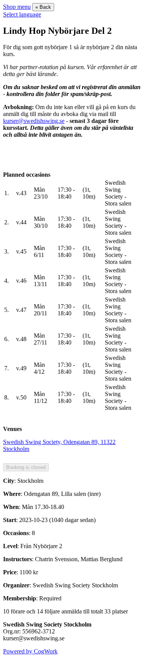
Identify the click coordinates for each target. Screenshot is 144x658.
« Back (43, 7)
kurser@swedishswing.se (34, 121)
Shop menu (17, 6)
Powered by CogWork (30, 651)
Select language (22, 14)
